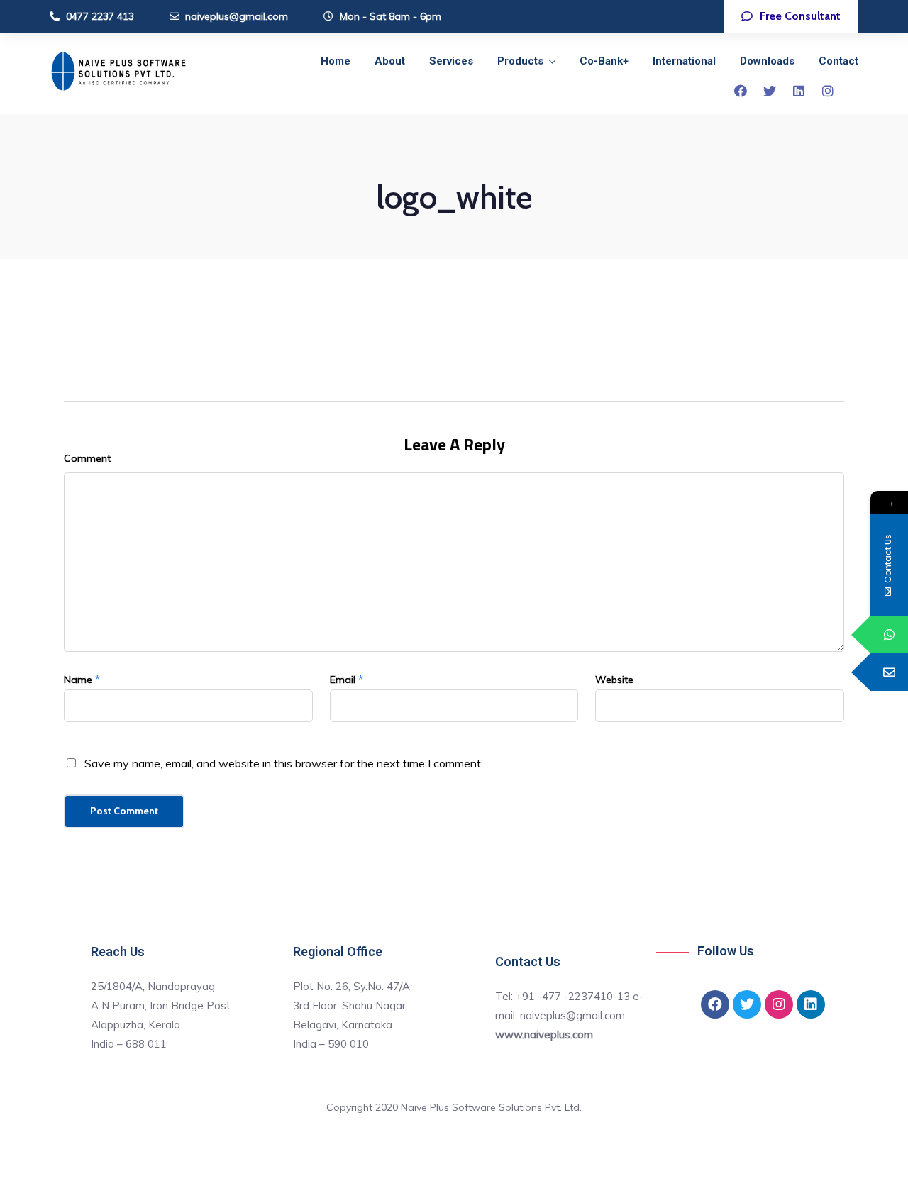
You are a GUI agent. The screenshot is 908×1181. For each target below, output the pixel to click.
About (390, 61)
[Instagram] (828, 91)
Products (520, 61)
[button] (791, 16)
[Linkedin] (799, 91)
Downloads (767, 61)
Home (335, 61)
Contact (838, 61)
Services (451, 61)
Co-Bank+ (604, 61)
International (684, 61)
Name (78, 679)
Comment (87, 458)
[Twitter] (769, 91)
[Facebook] (740, 91)
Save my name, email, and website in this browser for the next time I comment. (283, 763)
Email (342, 679)
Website (614, 679)
